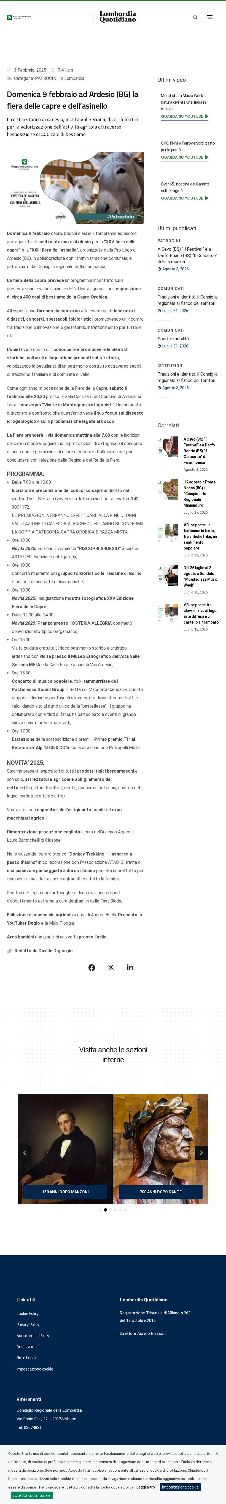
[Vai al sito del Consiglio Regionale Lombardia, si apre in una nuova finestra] (42, 17)
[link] (184, 116)
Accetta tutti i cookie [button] (31, 1495)
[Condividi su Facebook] (92, 967)
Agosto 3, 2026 (175, 269)
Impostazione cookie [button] (35, 1369)
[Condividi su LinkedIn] (130, 967)
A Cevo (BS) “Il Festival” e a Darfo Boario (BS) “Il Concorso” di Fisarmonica (187, 255)
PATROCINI (46, 78)
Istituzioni (171, 365)
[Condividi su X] (111, 967)
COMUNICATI (171, 288)
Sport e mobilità (173, 338)
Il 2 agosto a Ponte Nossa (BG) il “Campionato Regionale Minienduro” (200, 494)
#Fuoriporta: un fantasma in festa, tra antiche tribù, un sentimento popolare (200, 536)
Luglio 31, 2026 (175, 310)
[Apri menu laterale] (209, 17)
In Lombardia (72, 78)
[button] (24, 1153)
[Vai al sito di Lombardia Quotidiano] (113, 17)
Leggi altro (145, 1487)
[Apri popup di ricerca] (195, 17)
